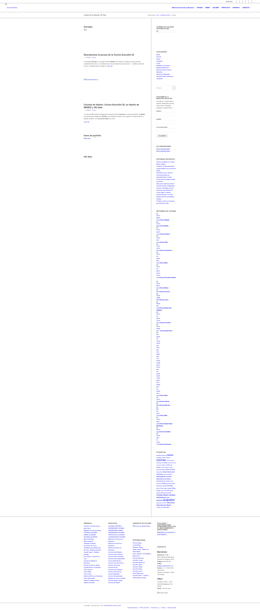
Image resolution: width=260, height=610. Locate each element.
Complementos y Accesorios (92, 567)
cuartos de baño (170, 469)
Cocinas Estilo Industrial (115, 554)
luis (95, 57)
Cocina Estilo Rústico (114, 561)
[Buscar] (253, 7)
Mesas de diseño (89, 539)
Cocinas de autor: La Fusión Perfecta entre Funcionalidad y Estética (165, 197)
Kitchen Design (137, 543)
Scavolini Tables (137, 567)
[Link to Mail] (253, 1)
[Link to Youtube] (244, 1)
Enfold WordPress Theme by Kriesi (112, 605)
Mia (165, 490)
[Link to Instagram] (241, 1)
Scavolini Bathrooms (139, 562)
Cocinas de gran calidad (115, 580)
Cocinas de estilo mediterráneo (165, 186)
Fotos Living (87, 574)
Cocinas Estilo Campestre (116, 556)
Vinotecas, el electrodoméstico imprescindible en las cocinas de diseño (166, 168)
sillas (157, 503)
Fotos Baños (87, 572)
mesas (162, 490)
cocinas (161, 460)
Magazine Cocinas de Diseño (92, 530)
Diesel (165, 472)
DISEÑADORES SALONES (116, 532)
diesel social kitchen (167, 474)
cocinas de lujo (164, 467)
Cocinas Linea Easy (114, 565)
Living (158, 63)
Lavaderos (159, 61)
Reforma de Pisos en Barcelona (93, 576)
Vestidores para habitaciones (92, 548)
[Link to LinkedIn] (250, 1)
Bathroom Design (138, 547)
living (173, 488)
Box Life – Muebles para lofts (92, 550)
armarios (158, 455)
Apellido (159, 119)
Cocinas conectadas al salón (164, 188)
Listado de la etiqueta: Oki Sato (95, 15)
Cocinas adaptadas (114, 574)
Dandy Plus (159, 472)
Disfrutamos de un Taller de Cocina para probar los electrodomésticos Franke (164, 175)
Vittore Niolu (165, 507)
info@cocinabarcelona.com (165, 566)
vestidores (159, 507)
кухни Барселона (138, 573)
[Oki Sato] (95, 138)
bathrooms (164, 455)
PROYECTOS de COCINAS (116, 535)
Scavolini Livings (138, 560)
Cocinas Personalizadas (115, 576)
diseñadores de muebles (163, 481)
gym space (168, 488)
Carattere (159, 457)
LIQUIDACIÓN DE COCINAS (116, 537)
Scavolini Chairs (137, 564)
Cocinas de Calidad (114, 582)
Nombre (159, 111)
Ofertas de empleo (89, 582)
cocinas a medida (162, 463)
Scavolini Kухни (137, 571)
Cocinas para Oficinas (114, 572)
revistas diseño (162, 495)
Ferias (158, 59)
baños (170, 454)
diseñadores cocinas (163, 476)
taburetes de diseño (163, 505)
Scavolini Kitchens (138, 558)
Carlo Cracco (166, 458)
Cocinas (88, 57)
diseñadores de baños (163, 479)
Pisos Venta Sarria (89, 578)
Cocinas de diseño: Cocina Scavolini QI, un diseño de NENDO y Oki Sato (111, 106)
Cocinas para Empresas (115, 569)
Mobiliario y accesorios (163, 65)
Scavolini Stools (137, 569)
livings (158, 490)
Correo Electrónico (162, 127)
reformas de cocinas (165, 493)
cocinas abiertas (170, 460)
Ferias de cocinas (161, 486)
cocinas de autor (172, 463)
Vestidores (159, 78)
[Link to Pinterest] (247, 1)
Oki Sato (88, 156)
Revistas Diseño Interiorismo (164, 76)
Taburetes (171, 502)
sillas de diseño (162, 503)
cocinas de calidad (160, 465)
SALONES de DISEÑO (90, 537)
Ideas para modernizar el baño (165, 184)
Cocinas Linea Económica (116, 563)
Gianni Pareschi (160, 488)
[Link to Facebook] (234, 1)
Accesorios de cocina (90, 546)
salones (159, 500)
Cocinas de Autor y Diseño (92, 565)
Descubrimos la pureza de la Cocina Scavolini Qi (109, 54)
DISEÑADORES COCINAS (116, 528)
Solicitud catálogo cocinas (91, 580)
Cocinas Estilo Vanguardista (116, 559)
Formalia (170, 486)
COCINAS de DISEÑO (90, 532)
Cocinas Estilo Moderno (115, 552)
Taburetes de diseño (90, 543)
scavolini (169, 499)
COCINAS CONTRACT (115, 526)
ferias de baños (170, 483)
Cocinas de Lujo (113, 567)
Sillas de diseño (88, 541)
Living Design (137, 545)
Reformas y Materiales (163, 74)
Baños (158, 55)
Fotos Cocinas (88, 569)
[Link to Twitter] (238, 1)
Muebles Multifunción (162, 68)
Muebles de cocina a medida (116, 578)
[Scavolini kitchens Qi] (115, 90)
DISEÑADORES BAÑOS (115, 530)
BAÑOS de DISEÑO (90, 535)
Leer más (110, 66)
